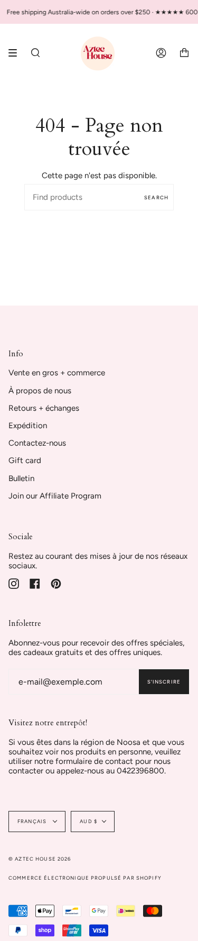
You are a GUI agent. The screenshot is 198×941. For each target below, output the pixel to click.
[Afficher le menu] (16, 53)
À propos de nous (39, 390)
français (32, 821)
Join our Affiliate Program (54, 496)
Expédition (27, 425)
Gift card (24, 460)
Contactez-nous (37, 443)
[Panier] (184, 53)
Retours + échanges (43, 408)
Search (156, 197)
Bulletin (21, 478)
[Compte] (161, 53)
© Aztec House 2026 (39, 859)
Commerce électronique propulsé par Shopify (85, 878)
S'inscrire (164, 682)
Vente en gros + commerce (56, 372)
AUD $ (88, 821)
